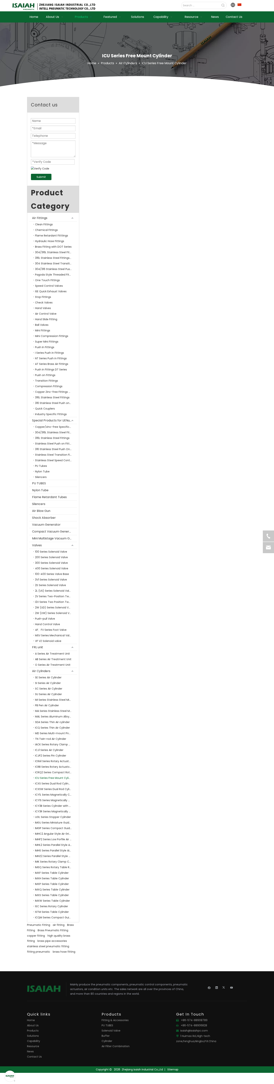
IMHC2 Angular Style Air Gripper (55, 834)
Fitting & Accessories (115, 1020)
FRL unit (37, 647)
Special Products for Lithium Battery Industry (54, 420)
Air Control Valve (45, 314)
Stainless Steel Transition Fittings (56, 455)
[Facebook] (209, 987)
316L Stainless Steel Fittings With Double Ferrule (56, 258)
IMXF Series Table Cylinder (52, 873)
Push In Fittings (44, 347)
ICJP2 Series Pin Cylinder (50, 755)
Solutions (33, 1036)
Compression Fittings (48, 386)
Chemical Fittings (46, 230)
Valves (37, 545)
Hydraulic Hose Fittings (49, 241)
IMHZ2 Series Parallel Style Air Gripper (56, 856)
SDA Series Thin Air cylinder (52, 722)
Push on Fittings (45, 375)
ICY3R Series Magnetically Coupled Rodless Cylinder (56, 811)
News (30, 1051)
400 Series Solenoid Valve (51, 568)
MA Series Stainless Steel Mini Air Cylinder (56, 711)
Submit (41, 177)
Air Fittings (39, 218)
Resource (33, 1046)
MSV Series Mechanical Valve (54, 635)
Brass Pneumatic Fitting (53, 930)
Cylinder (107, 1041)
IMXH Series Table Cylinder (52, 878)
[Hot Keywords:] (223, 5)
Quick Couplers (45, 408)
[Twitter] (224, 987)
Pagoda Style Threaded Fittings (55, 274)
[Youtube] (231, 987)
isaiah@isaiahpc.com (194, 1030)
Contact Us (34, 1057)
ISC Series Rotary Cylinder (51, 906)
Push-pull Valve (45, 619)
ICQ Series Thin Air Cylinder (52, 728)
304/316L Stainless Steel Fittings (55, 252)
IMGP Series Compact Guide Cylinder (56, 828)
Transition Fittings (46, 381)
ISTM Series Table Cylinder (52, 912)
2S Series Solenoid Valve (50, 585)
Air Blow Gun (41, 511)
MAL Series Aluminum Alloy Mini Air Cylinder (56, 716)
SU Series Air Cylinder (48, 694)
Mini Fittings (42, 330)
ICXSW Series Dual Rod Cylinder (55, 789)
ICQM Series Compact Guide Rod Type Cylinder (56, 917)
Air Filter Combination (116, 1046)
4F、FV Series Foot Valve (51, 630)
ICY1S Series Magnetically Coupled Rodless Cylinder (56, 800)
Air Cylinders (41, 671)
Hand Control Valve (47, 624)
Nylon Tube (42, 471)
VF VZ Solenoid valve (48, 641)
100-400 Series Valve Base (52, 574)
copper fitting (36, 936)
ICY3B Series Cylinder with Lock (55, 806)
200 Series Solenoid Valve (51, 557)
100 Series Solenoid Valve (51, 552)
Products (33, 1030)
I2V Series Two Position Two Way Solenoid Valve (56, 602)
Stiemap (172, 1069)
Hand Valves (43, 308)
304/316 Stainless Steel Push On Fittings (56, 269)
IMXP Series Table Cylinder (52, 884)
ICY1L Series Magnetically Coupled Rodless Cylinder (56, 795)
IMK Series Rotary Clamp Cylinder (56, 862)
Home (31, 1020)
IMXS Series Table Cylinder (52, 895)
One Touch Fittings (47, 280)
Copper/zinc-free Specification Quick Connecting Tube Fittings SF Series (56, 427)
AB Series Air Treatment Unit (53, 659)
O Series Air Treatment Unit (52, 665)
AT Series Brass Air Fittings (51, 364)
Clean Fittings (44, 224)
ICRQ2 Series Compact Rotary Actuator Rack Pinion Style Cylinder (56, 772)
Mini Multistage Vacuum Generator (54, 538)
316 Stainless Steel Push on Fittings (56, 403)
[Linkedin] (216, 987)
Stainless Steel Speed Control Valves (56, 460)
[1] (239, 4)
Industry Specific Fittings (51, 414)
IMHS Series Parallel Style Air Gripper (56, 850)
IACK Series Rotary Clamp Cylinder (56, 744)
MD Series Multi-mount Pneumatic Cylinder (56, 733)
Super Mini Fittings (46, 341)
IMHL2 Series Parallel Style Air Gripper (56, 845)
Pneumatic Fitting (38, 925)
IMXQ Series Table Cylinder (52, 889)
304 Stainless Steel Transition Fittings (56, 263)
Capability (33, 1041)
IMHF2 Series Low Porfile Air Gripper (56, 839)
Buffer (106, 1036)
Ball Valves (41, 325)
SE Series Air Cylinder (48, 677)
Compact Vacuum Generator (53, 531)
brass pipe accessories (52, 941)
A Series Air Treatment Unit (52, 653)
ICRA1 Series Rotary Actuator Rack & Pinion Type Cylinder (56, 761)
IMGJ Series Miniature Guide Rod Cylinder (56, 822)
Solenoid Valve (111, 1030)
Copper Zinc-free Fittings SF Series (56, 392)
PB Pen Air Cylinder (47, 705)
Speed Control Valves (49, 286)
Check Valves (44, 302)
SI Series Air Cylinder (48, 683)
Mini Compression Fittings (51, 336)
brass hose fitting (64, 952)
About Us (33, 1025)
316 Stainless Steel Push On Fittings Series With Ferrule (56, 449)
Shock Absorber (44, 518)
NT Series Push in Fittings (51, 358)
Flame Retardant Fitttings (51, 235)
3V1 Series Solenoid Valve (51, 579)
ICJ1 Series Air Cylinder (49, 750)
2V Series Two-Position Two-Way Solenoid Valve (56, 596)
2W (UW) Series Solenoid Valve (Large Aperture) (56, 613)
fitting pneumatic (38, 952)
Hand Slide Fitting (46, 319)
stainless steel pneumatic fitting (48, 946)
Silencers (41, 477)
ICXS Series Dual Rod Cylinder (54, 783)
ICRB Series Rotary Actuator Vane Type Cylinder (56, 767)
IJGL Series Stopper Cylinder (53, 817)
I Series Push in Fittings (49, 353)
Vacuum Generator (46, 524)
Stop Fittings (43, 297)
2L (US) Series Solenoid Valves (54, 591)
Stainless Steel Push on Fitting (54, 443)
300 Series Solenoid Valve (51, 563)
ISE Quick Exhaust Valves (51, 291)
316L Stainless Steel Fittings (52, 397)
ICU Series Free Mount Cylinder (55, 778)
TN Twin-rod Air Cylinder (50, 739)
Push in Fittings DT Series (51, 369)
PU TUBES (39, 483)
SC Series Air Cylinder (48, 688)
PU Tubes (41, 466)
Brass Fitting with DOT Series (53, 247)
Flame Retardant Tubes (49, 497)
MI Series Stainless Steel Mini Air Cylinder (56, 700)
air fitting (58, 925)
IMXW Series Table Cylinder (52, 901)
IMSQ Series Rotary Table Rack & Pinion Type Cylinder (56, 867)
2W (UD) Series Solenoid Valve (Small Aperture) (56, 607)
